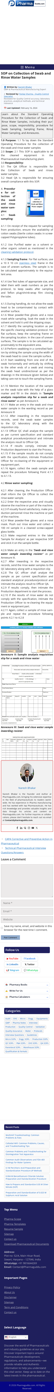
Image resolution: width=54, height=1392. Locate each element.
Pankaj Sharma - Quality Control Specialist (26, 95)
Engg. (31, 1018)
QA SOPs (44, 1043)
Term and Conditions (16, 1307)
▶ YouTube (12, 958)
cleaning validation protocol (17, 252)
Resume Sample (13, 1229)
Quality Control (26, 1026)
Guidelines (32, 1035)
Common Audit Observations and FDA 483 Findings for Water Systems (25, 1161)
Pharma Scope (12, 1219)
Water (28, 1031)
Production (10, 1026)
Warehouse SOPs (31, 1047)
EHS (15, 1018)
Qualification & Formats (16, 1051)
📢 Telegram (12, 970)
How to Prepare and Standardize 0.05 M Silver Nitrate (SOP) (27, 1185)
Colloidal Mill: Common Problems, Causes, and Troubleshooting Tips (25, 1144)
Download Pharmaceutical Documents (26, 1244)
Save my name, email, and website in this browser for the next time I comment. (28, 927)
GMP (7, 1022)
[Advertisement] (27, 36)
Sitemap (9, 1234)
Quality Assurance (13, 1031)
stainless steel (27, 263)
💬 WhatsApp (31, 970)
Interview (33, 1022)
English (12, 1337)
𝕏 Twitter (30, 964)
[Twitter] (36, 828)
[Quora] (25, 828)
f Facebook (29, 958)
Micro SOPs (10, 1039)
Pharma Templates (15, 1224)
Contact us (10, 1239)
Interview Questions (14, 1035)
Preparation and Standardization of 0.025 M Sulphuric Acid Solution (26, 1194)
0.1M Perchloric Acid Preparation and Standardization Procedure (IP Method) (24, 1169)
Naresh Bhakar (25, 87)
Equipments (42, 1018)
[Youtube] (33, 828)
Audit (7, 1018)
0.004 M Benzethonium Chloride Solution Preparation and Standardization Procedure (26, 1177)
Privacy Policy (12, 1287)
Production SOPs (40, 1039)
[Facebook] (17, 828)
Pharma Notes (19, 1022)
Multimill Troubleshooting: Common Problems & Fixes (22, 1136)
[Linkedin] (21, 828)
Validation (40, 1026)
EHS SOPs (33, 1043)
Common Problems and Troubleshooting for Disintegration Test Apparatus (26, 1153)
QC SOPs (9, 1043)
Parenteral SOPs (12, 1047)
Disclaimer (10, 1297)
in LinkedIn (12, 964)
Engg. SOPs (24, 1039)
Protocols (38, 1031)
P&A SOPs (20, 1043)
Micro (22, 1018)
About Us (9, 1292)
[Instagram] (29, 828)
